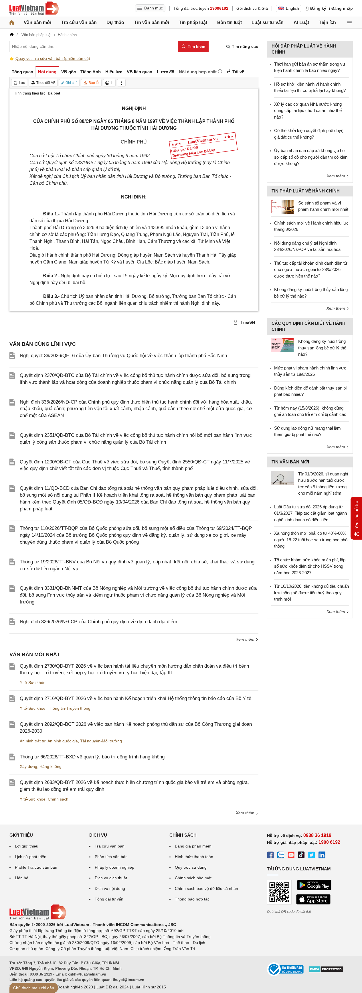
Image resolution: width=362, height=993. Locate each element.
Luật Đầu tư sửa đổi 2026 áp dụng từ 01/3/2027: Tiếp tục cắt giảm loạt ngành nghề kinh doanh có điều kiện (310, 513)
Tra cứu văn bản (79, 22)
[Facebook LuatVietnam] (270, 856)
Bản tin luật (229, 22)
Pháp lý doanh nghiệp (114, 867)
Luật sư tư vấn (268, 22)
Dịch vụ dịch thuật (111, 878)
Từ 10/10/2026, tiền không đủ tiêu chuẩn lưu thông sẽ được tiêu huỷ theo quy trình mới (311, 592)
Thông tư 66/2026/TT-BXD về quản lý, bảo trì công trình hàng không (92, 757)
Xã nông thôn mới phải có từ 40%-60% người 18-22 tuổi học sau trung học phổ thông (310, 539)
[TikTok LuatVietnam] (301, 856)
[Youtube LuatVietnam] (291, 856)
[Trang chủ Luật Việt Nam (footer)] (37, 918)
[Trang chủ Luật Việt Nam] (34, 8)
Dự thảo (115, 22)
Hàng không (50, 766)
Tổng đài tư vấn (109, 899)
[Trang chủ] (11, 22)
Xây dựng (28, 766)
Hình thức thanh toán (194, 856)
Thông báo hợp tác (192, 899)
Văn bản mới (37, 22)
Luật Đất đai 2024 (112, 987)
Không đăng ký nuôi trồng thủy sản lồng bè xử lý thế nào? (322, 348)
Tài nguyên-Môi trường (101, 741)
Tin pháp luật (193, 22)
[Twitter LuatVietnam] (311, 856)
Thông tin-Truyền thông (69, 708)
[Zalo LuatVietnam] (280, 856)
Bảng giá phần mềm (193, 846)
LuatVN (247, 322)
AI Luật (301, 22)
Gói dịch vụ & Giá (252, 8)
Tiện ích (327, 22)
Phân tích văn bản (111, 856)
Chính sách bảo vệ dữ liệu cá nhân (206, 888)
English (292, 8)
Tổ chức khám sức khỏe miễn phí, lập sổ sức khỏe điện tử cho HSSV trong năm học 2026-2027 (309, 566)
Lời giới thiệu (26, 846)
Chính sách (58, 799)
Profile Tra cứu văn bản (36, 867)
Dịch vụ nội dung (110, 888)
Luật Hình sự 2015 (149, 987)
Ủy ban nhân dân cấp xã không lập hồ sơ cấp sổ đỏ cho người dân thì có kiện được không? (310, 157)
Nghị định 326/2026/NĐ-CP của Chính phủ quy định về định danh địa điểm (98, 621)
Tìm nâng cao (244, 46)
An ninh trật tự (33, 741)
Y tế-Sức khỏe (33, 682)
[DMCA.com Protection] (326, 971)
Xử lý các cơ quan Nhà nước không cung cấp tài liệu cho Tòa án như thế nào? (308, 110)
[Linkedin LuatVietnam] (322, 856)
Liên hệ (21, 878)
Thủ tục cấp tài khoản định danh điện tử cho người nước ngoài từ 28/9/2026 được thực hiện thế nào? (310, 269)
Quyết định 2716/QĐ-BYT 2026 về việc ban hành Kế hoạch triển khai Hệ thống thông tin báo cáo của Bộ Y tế (135, 698)
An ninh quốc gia (63, 741)
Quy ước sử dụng (191, 867)
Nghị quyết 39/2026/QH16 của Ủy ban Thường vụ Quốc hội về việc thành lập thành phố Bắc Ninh (123, 355)
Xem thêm (246, 639)
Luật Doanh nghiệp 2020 (70, 987)
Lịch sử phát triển (30, 856)
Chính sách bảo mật (193, 878)
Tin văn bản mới (151, 22)
